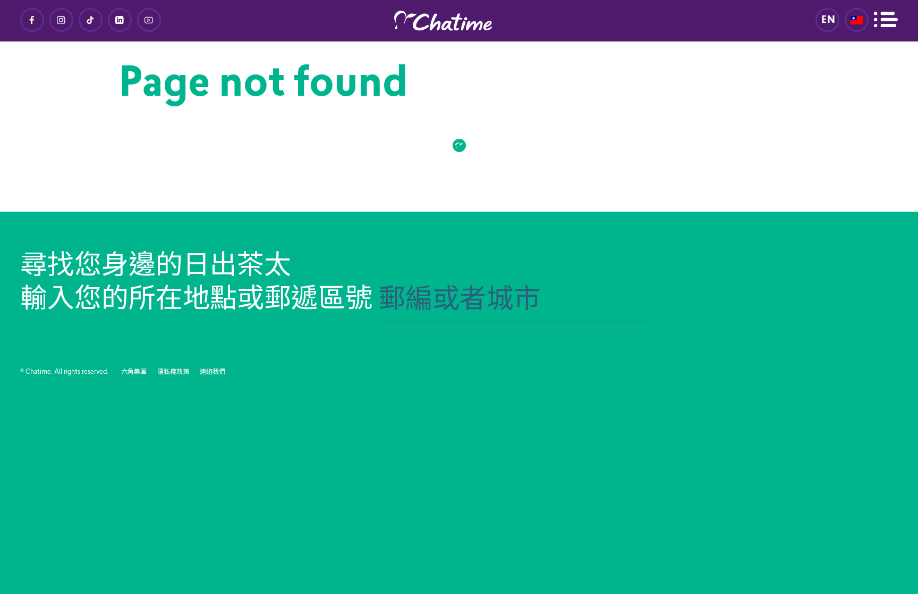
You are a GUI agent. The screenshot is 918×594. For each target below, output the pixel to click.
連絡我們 (212, 372)
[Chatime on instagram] (61, 20)
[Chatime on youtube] (149, 20)
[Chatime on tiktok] (91, 20)
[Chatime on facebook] (32, 20)
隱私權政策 (173, 372)
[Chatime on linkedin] (120, 20)
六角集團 (134, 372)
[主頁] (459, 21)
